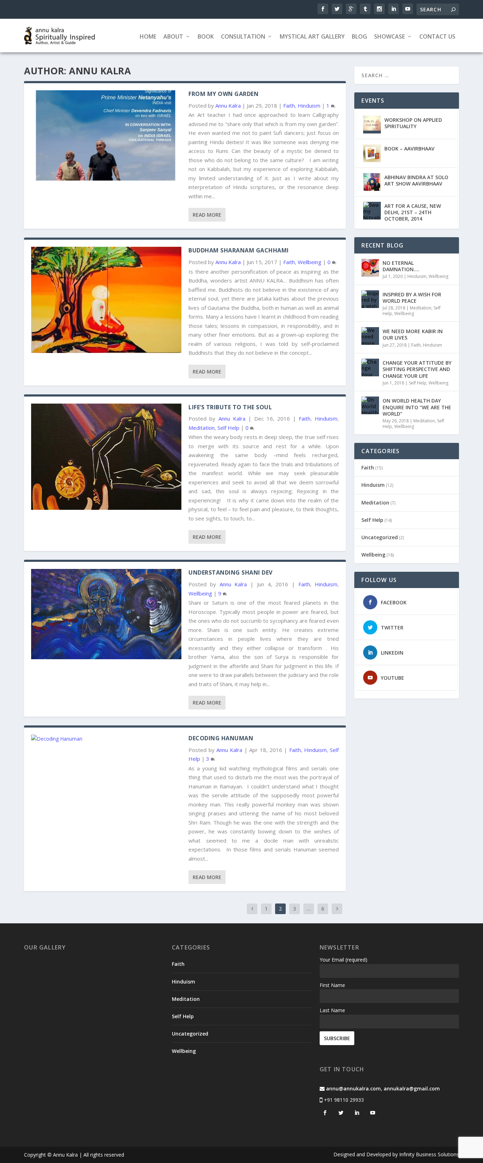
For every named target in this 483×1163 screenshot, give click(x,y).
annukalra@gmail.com (412, 1088)
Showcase (389, 37)
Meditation (201, 427)
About (173, 37)
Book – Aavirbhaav (409, 148)
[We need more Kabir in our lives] (370, 336)
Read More (207, 214)
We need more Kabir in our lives (413, 334)
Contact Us (437, 37)
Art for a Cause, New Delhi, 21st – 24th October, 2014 (412, 212)
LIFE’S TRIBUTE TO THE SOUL (230, 407)
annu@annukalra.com (353, 1088)
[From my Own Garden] (106, 135)
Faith (289, 105)
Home (148, 37)
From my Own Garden (223, 94)
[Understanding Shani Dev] (106, 614)
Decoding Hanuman (220, 738)
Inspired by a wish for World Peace (412, 297)
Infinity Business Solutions (429, 1154)
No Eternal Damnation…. (401, 266)
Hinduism (309, 105)
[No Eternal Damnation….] (370, 268)
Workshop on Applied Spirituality (413, 123)
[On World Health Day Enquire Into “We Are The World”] (370, 405)
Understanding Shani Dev (230, 572)
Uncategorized (379, 537)
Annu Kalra (228, 105)
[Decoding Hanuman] (106, 739)
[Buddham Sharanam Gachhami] (106, 300)
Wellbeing (309, 262)
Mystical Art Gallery (312, 37)
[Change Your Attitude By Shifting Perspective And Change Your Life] (370, 367)
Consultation (243, 37)
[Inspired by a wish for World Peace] (370, 299)
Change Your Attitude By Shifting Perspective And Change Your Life (417, 369)
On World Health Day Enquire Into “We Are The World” (417, 407)
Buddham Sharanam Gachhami (238, 250)
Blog (359, 37)
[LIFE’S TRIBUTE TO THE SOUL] (106, 457)
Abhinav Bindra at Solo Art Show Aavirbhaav (416, 180)
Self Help (228, 427)
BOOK (206, 37)
